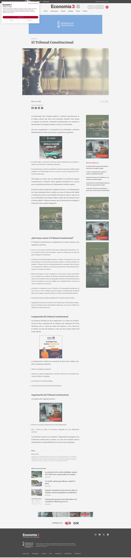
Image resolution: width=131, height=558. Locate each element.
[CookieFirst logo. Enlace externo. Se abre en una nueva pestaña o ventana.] (7, 4)
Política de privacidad (33, 3)
